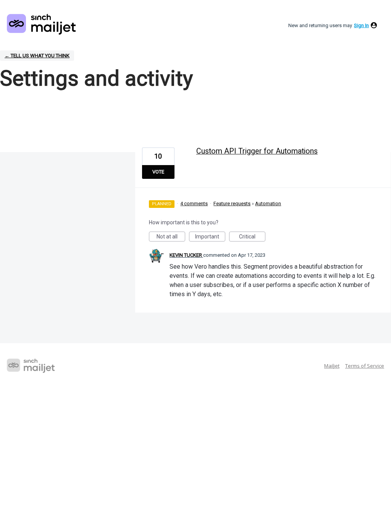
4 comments (194, 203)
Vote (158, 172)
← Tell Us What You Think (37, 55)
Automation (268, 203)
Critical (252, 237)
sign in (361, 25)
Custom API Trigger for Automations (257, 151)
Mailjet (331, 365)
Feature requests (231, 203)
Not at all (171, 237)
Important (210, 237)
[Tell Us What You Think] (41, 24)
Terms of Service (364, 365)
